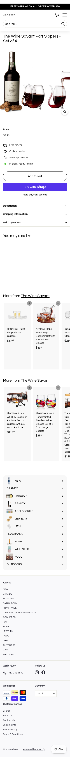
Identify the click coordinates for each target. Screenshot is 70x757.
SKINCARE (8, 598)
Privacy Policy (10, 729)
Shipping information (15, 214)
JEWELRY (8, 631)
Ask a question (11, 222)
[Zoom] (64, 111)
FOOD (6, 636)
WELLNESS (9, 654)
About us (7, 715)
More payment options (35, 194)
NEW (5, 589)
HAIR (5, 622)
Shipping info (9, 725)
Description (10, 206)
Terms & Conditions (13, 734)
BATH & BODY (10, 603)
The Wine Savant (35, 296)
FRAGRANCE (10, 608)
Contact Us (9, 720)
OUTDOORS (9, 645)
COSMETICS (9, 617)
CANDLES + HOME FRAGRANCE (19, 612)
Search (6, 711)
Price (6, 129)
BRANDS (7, 594)
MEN (5, 640)
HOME (6, 626)
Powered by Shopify (34, 749)
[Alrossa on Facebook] (43, 672)
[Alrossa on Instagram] (37, 672)
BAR (5, 650)
